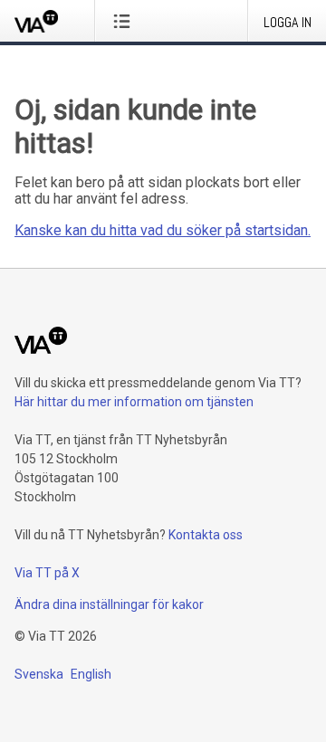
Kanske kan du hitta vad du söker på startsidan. (162, 230)
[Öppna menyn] (125, 21)
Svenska (38, 674)
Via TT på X (47, 573)
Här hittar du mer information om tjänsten (134, 402)
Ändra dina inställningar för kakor (109, 604)
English (91, 674)
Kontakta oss (205, 535)
